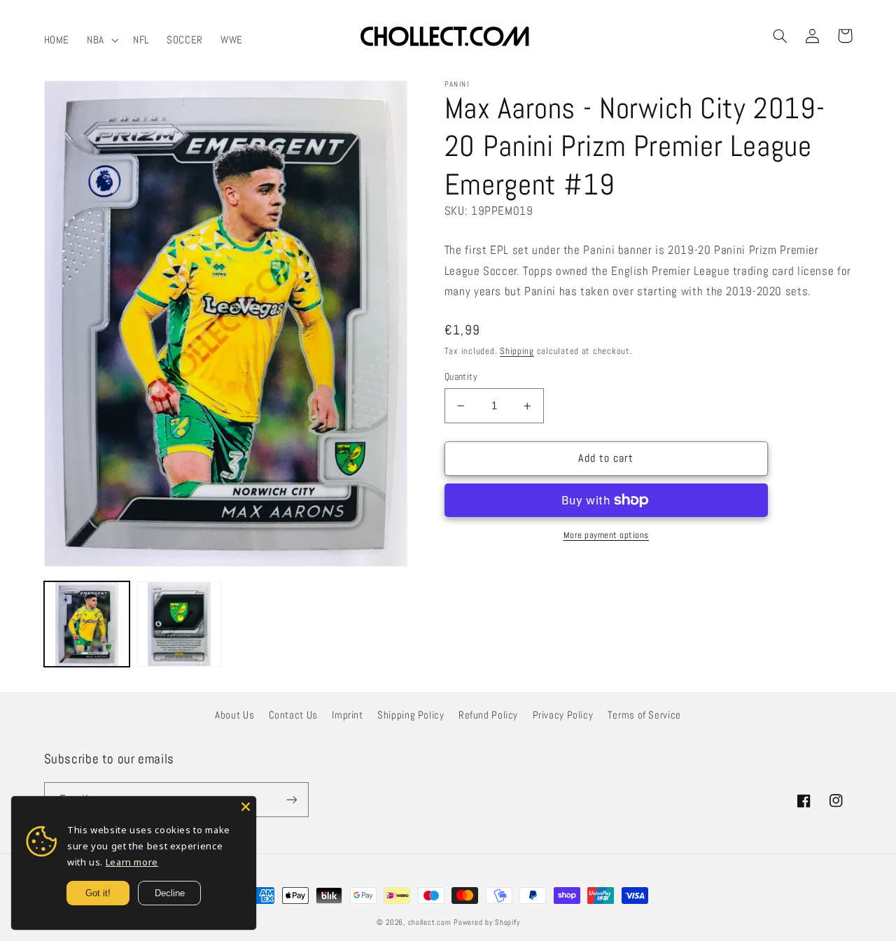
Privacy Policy (563, 715)
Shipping (517, 351)
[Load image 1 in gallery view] (87, 624)
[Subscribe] (291, 799)
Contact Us (293, 715)
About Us (234, 715)
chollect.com (429, 922)
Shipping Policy (410, 715)
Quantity (460, 377)
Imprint (347, 715)
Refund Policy (488, 715)
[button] (101, 39)
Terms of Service (644, 715)
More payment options (607, 535)
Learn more (132, 862)
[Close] (246, 807)
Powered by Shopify (486, 922)
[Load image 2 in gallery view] (179, 624)
